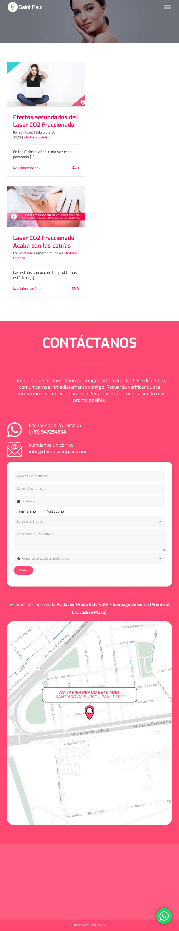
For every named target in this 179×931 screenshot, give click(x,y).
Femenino (27, 511)
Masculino (55, 511)
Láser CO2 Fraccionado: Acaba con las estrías (44, 241)
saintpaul (26, 132)
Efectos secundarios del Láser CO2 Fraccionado (45, 121)
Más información (25, 168)
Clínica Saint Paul (84, 925)
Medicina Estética (37, 137)
